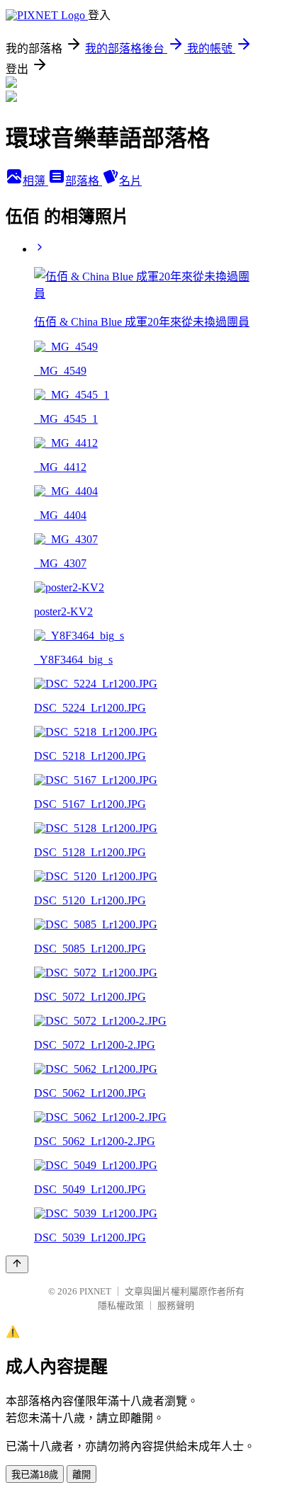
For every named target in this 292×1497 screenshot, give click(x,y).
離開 (81, 1474)
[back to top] (17, 1264)
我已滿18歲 (34, 1474)
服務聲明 (175, 1305)
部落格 (83, 181)
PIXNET (95, 1291)
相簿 (35, 181)
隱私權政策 (121, 1305)
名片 (130, 181)
